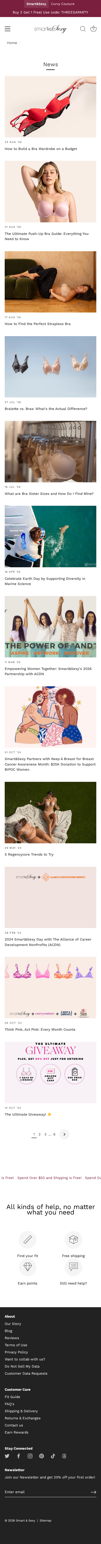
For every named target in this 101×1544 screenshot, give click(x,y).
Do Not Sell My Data (22, 1366)
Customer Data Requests (26, 1373)
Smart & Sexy (25, 1520)
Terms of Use (16, 1345)
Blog (8, 1331)
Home (12, 43)
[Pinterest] (41, 1456)
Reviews (12, 1338)
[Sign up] (93, 1492)
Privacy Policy (16, 1352)
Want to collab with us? (25, 1359)
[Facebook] (18, 1456)
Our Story (13, 1324)
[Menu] (7, 29)
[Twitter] (7, 1456)
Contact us (14, 1425)
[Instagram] (30, 1456)
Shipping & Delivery (21, 1411)
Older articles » (64, 1134)
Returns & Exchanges (23, 1418)
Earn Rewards (16, 1432)
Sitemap (45, 1520)
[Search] (83, 29)
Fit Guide (12, 1397)
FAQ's (9, 1404)
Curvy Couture (62, 4)
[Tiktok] (53, 1456)
